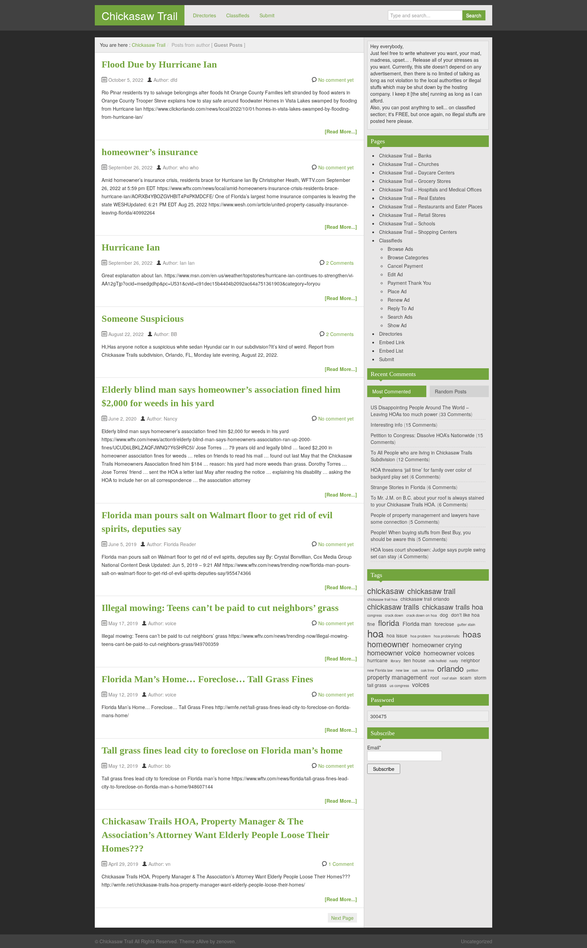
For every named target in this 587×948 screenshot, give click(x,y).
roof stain (449, 678)
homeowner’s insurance (150, 152)
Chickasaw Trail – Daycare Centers (417, 172)
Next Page (342, 917)
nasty (453, 661)
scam (465, 678)
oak (415, 670)
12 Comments (413, 459)
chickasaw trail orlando (425, 599)
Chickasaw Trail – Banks (405, 155)
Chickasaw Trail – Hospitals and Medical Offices (430, 189)
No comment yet (336, 79)
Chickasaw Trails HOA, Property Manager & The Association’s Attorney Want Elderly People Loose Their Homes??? (215, 835)
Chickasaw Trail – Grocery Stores (415, 181)
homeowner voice (394, 653)
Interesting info (387, 424)
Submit (267, 15)
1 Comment (341, 863)
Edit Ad (395, 274)
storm (480, 678)
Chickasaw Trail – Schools (407, 223)
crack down (394, 615)
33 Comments (456, 414)
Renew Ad (399, 299)
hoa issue (397, 635)
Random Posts (450, 391)
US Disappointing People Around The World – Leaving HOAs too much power (420, 410)
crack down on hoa (421, 615)
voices (420, 684)
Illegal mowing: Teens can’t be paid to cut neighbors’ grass (220, 607)
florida (388, 622)
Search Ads (400, 316)
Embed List (391, 350)
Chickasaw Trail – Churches (409, 164)
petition (472, 670)
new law (402, 670)
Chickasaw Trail (140, 15)
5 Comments (424, 521)
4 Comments (413, 556)
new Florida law (380, 670)
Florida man (417, 623)
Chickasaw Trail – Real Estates (412, 197)
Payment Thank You (409, 282)
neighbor (470, 660)
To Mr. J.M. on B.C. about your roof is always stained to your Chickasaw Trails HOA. (427, 501)
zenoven (225, 941)
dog (444, 615)
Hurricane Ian (131, 247)
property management (397, 677)
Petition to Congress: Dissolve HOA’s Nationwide (423, 435)
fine (371, 624)
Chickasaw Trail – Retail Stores (412, 214)
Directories (204, 15)
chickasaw (385, 590)
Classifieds (237, 15)
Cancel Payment (405, 265)
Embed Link (392, 342)
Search (473, 15)
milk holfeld (437, 661)
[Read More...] (341, 131)
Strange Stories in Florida (398, 487)
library (396, 661)
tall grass (377, 685)
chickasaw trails (393, 606)
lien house (415, 660)
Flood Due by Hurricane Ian (159, 64)
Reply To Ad (401, 308)
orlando (450, 668)
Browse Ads (400, 248)
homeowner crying (437, 644)
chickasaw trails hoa (452, 607)
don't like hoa (465, 615)
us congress (399, 686)
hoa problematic (447, 636)
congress (374, 615)
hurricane (377, 660)
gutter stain (466, 624)
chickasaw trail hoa (382, 599)
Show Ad (397, 325)
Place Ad (397, 291)
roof (434, 678)
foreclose (444, 624)
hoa (375, 633)
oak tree (427, 670)
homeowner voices (449, 652)
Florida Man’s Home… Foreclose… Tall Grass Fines (207, 679)
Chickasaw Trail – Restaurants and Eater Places (430, 206)
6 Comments (425, 476)
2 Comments (340, 262)
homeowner (388, 644)
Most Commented (391, 391)
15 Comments (421, 424)
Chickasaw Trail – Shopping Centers (418, 231)
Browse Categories (408, 257)
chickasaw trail (431, 591)
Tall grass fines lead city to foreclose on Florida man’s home (222, 750)
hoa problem (420, 636)
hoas (472, 634)
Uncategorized (476, 941)
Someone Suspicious (143, 318)
